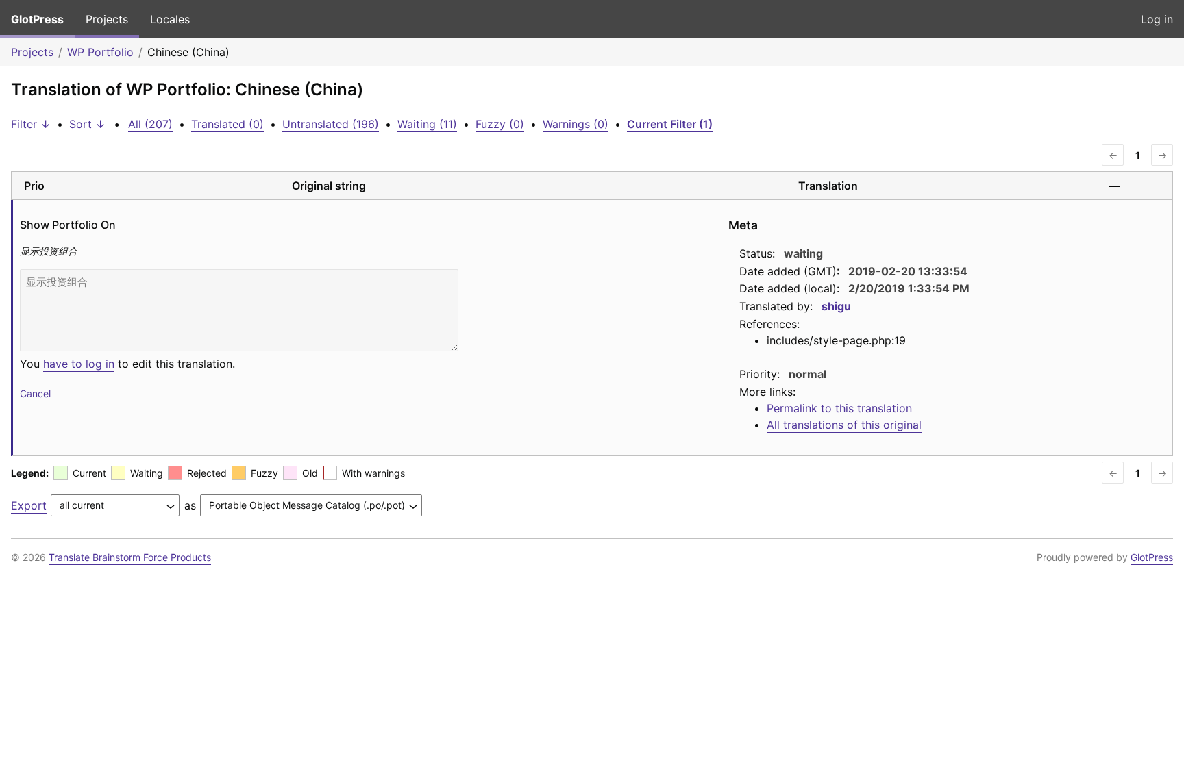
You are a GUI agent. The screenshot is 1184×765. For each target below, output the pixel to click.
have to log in (78, 364)
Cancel (35, 393)
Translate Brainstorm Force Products (130, 557)
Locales (170, 19)
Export (29, 505)
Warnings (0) (575, 124)
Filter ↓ (31, 124)
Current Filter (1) (670, 124)
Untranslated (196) (330, 124)
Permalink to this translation (839, 408)
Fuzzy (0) (500, 124)
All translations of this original (844, 424)
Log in (1157, 19)
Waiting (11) (427, 124)
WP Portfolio (100, 52)
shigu (836, 306)
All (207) (150, 124)
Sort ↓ (87, 124)
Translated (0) (227, 124)
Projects (107, 19)
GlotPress (37, 19)
